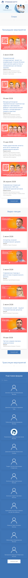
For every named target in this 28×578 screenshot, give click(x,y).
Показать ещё (14, 201)
